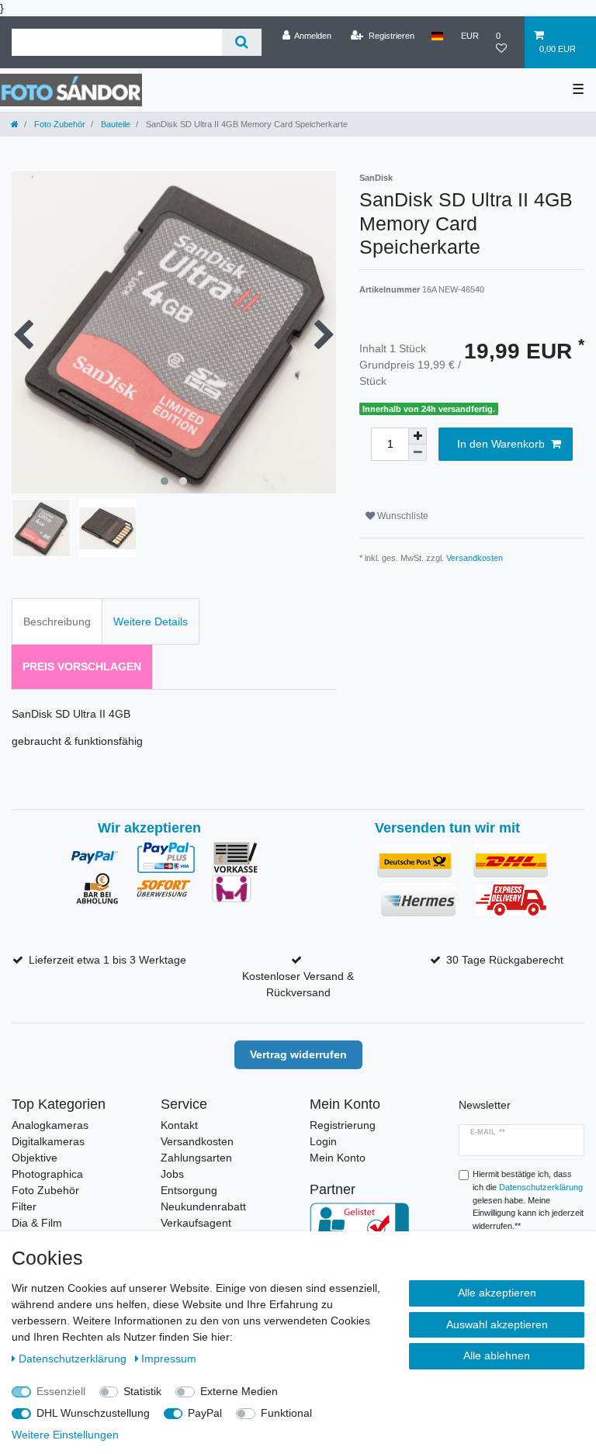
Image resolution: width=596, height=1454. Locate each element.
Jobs (172, 1174)
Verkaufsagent (196, 1223)
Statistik (142, 1391)
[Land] (437, 35)
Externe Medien (239, 1391)
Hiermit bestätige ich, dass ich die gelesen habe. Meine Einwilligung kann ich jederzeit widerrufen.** (528, 1200)
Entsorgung (189, 1190)
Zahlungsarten (196, 1157)
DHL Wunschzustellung (93, 1413)
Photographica (47, 1174)
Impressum (168, 1358)
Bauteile (114, 124)
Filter (24, 1206)
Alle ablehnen (496, 1355)
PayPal (205, 1413)
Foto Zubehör (58, 124)
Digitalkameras (48, 1141)
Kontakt (179, 1125)
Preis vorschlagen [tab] (82, 666)
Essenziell (60, 1391)
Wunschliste (401, 516)
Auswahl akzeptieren (497, 1324)
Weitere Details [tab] (150, 621)
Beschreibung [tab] (57, 621)
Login (323, 1141)
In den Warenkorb (501, 444)
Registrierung (343, 1125)
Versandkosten (474, 558)
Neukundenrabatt (203, 1206)
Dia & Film (37, 1223)
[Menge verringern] (417, 453)
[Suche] (242, 42)
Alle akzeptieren (497, 1292)
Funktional (286, 1413)
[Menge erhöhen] (417, 436)
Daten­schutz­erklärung (74, 1358)
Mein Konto (338, 1157)
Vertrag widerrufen (298, 1054)
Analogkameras (50, 1125)
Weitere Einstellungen (65, 1434)
